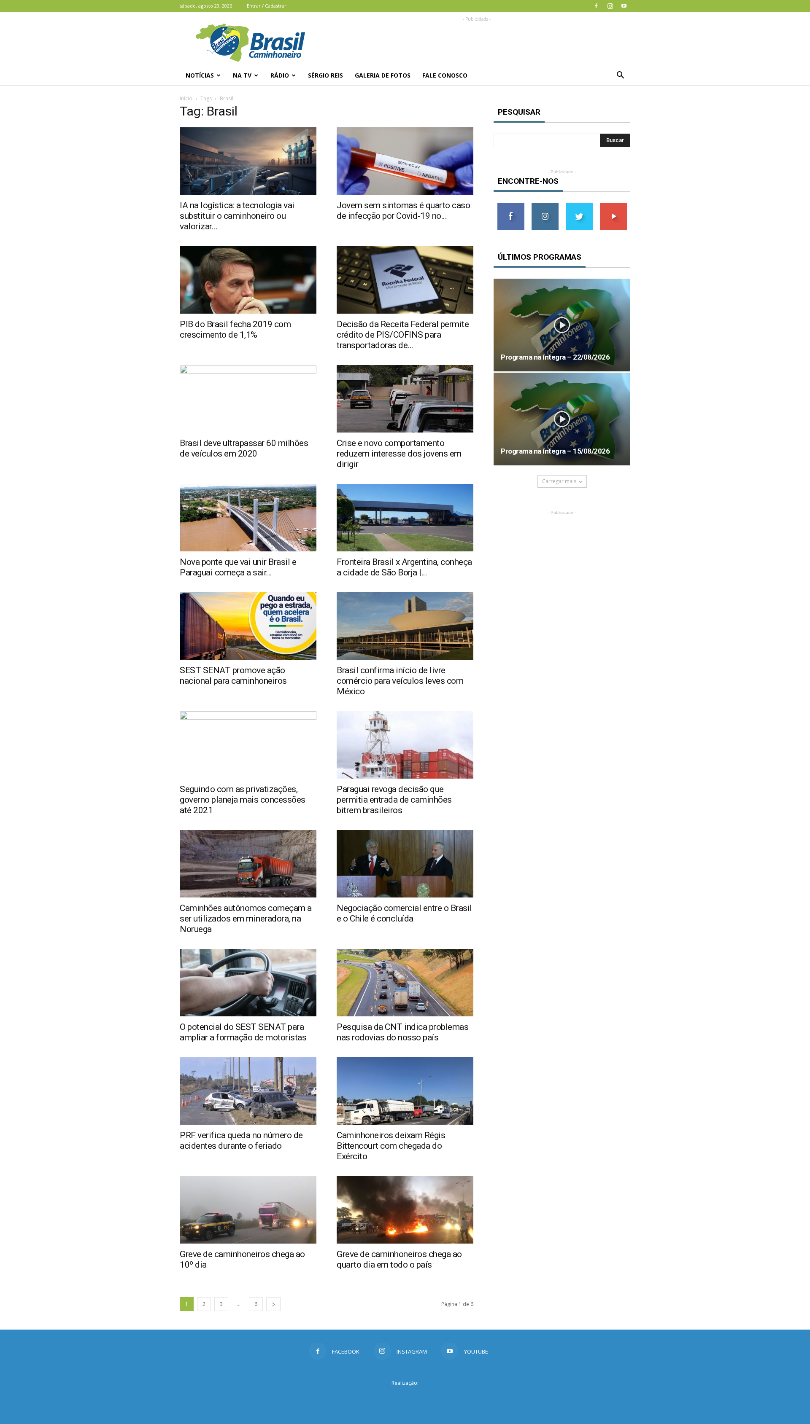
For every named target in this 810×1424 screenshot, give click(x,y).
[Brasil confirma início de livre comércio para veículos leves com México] (405, 626)
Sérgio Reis (325, 75)
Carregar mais (559, 481)
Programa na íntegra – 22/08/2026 (555, 357)
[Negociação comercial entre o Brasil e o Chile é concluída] (405, 863)
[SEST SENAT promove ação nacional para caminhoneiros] (248, 626)
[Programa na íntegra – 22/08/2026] (562, 325)
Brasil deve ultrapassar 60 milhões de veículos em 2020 (244, 448)
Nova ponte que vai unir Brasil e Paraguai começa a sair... (238, 567)
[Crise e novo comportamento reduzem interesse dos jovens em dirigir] (405, 399)
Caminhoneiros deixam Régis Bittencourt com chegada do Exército (391, 1145)
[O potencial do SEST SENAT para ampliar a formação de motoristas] (248, 982)
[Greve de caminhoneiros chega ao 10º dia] (248, 1210)
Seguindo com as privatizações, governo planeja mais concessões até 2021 (242, 799)
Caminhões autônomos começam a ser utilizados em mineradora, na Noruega (246, 918)
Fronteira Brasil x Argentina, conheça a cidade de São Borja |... (404, 567)
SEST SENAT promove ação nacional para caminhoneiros (233, 675)
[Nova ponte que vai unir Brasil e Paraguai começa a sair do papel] (248, 517)
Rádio (279, 75)
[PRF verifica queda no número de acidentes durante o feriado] (248, 1091)
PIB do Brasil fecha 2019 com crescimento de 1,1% (235, 329)
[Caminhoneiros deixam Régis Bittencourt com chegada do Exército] (405, 1091)
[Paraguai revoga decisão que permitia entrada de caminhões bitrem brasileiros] (405, 745)
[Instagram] (610, 6)
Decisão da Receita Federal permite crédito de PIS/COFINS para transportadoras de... (403, 334)
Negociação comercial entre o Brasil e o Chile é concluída (404, 913)
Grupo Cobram (405, 1398)
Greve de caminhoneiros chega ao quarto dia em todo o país (399, 1259)
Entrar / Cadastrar (266, 6)
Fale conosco (444, 75)
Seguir (545, 206)
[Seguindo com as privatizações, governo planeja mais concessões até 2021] (248, 745)
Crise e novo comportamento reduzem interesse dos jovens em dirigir (399, 453)
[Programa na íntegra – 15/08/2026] (562, 419)
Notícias (200, 75)
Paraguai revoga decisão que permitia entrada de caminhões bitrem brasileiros (394, 799)
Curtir (511, 206)
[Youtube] (624, 6)
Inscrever (613, 206)
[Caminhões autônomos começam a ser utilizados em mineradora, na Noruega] (248, 863)
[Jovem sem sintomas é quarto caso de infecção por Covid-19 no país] (405, 161)
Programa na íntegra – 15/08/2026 (555, 451)
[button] (620, 75)
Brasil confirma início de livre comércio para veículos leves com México (400, 680)
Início (186, 98)
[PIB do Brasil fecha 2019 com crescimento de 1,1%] (248, 280)
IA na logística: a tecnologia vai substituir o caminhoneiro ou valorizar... (237, 215)
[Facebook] (596, 6)
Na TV (242, 75)
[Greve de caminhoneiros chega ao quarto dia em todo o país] (405, 1210)
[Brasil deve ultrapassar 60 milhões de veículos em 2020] (248, 399)
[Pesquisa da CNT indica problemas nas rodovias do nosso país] (405, 982)
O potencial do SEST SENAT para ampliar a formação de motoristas (243, 1032)
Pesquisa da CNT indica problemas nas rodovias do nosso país (402, 1032)
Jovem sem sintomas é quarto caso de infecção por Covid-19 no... (403, 210)
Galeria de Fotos (382, 75)
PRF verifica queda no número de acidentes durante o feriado (241, 1140)
